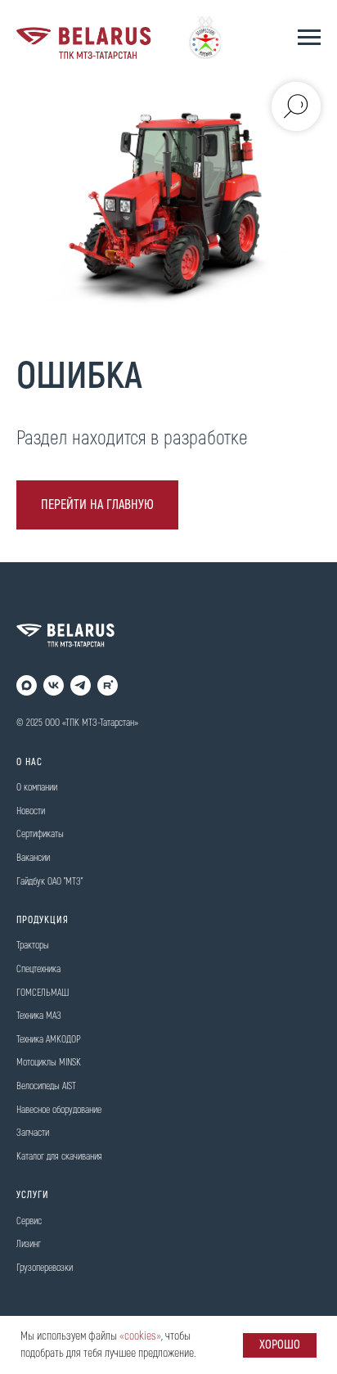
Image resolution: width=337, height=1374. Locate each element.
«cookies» (140, 1336)
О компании (36, 788)
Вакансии (33, 858)
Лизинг (28, 1244)
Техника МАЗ (38, 1016)
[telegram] (80, 685)
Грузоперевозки (44, 1268)
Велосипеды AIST (46, 1086)
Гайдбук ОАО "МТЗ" (49, 882)
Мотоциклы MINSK (48, 1062)
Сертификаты (40, 834)
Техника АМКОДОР (48, 1040)
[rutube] (107, 685)
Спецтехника (38, 969)
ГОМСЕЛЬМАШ (42, 993)
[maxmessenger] (26, 685)
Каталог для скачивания (59, 1157)
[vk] (53, 685)
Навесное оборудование (58, 1110)
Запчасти (32, 1133)
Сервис (29, 1221)
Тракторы (32, 945)
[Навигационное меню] (309, 37)
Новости (30, 811)
